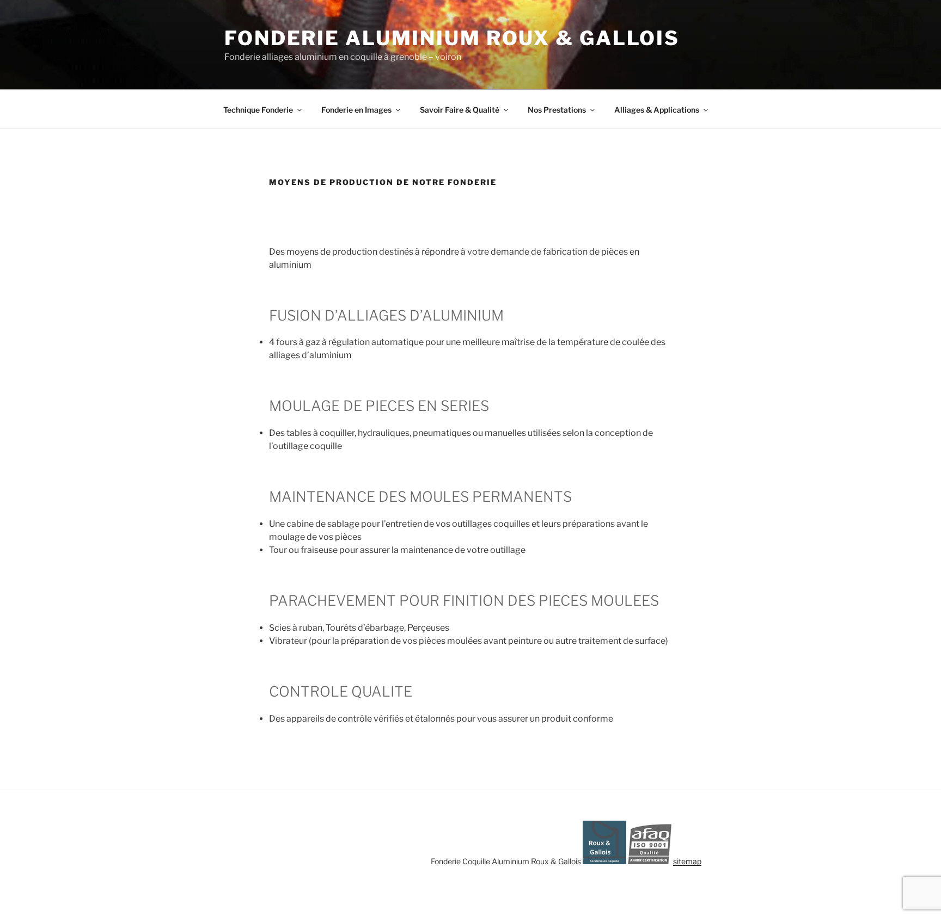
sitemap (687, 861)
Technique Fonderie (258, 109)
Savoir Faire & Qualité (459, 109)
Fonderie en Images (356, 109)
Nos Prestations (557, 109)
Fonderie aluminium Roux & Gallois (452, 38)
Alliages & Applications (656, 109)
